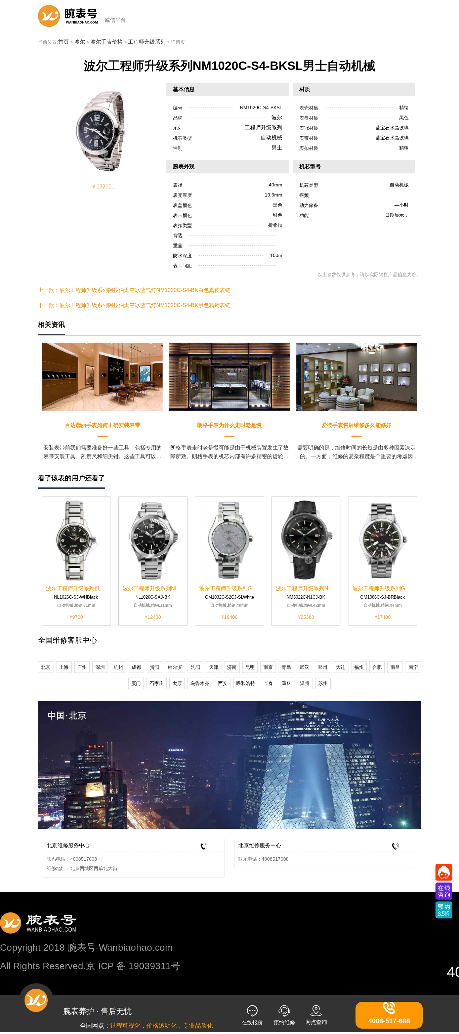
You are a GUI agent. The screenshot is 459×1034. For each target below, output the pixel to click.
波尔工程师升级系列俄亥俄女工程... (88, 588)
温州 (304, 683)
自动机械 (271, 137)
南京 (268, 667)
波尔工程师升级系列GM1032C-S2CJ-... (246, 588)
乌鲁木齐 (200, 683)
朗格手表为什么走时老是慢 (229, 425)
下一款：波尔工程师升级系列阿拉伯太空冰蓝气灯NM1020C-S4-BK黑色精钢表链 (134, 305)
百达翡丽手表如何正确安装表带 (102, 425)
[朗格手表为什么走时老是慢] (229, 376)
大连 (340, 667)
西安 (222, 683)
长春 (268, 683)
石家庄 (157, 683)
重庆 (286, 683)
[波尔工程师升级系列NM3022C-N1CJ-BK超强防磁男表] (306, 540)
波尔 (79, 42)
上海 (64, 667)
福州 (359, 667)
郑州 (322, 667)
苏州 (323, 683)
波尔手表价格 (106, 42)
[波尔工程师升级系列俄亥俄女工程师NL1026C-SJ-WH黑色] (76, 540)
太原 (177, 683)
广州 (82, 667)
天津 (213, 667)
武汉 (304, 667)
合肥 (377, 667)
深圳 (100, 667)
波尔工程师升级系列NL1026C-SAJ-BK (169, 588)
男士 (277, 147)
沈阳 (195, 667)
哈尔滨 (175, 667)
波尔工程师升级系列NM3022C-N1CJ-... (323, 588)
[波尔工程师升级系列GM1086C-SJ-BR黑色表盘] (382, 540)
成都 (136, 667)
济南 (232, 667)
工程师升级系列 (147, 42)
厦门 (136, 683)
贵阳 (154, 667)
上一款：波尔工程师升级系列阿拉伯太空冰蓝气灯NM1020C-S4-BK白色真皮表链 (134, 290)
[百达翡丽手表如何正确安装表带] (102, 376)
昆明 (250, 667)
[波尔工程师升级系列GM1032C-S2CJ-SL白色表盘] (229, 540)
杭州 (118, 667)
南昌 (395, 667)
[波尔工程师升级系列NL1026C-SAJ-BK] (153, 540)
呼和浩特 (245, 683)
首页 (63, 42)
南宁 (413, 667)
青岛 (286, 667)
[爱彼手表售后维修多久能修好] (356, 376)
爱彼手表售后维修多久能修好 (356, 425)
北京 (45, 667)
